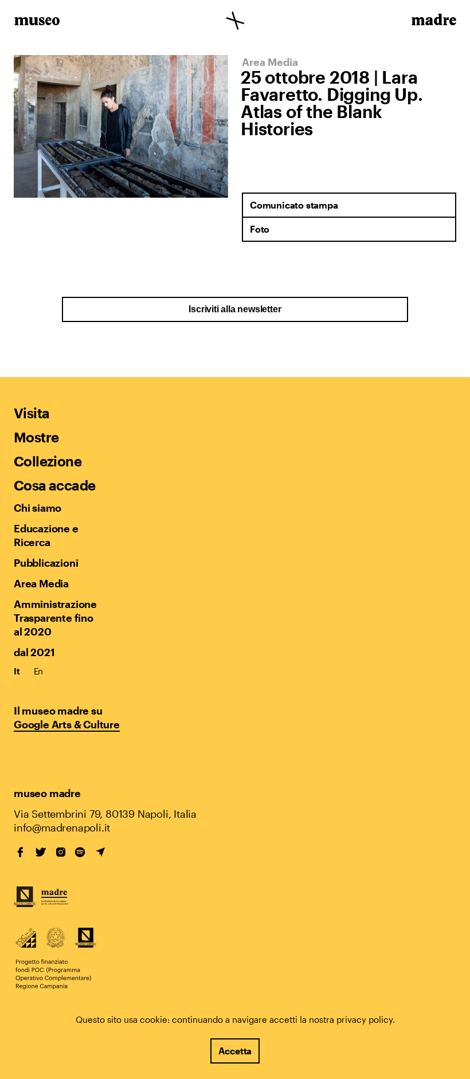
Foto (259, 228)
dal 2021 (34, 652)
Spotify (80, 852)
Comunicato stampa (294, 204)
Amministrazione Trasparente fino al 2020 (55, 618)
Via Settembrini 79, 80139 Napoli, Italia (105, 813)
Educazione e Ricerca (46, 535)
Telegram (100, 852)
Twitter (41, 852)
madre (433, 22)
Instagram (61, 852)
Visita (31, 413)
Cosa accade (54, 485)
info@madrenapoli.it (62, 827)
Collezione (47, 461)
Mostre (36, 437)
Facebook (21, 852)
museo (37, 22)
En (39, 671)
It (17, 671)
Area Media (41, 583)
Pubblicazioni (46, 562)
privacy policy (364, 1019)
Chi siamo (37, 507)
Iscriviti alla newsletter (235, 309)
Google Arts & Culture (67, 724)
